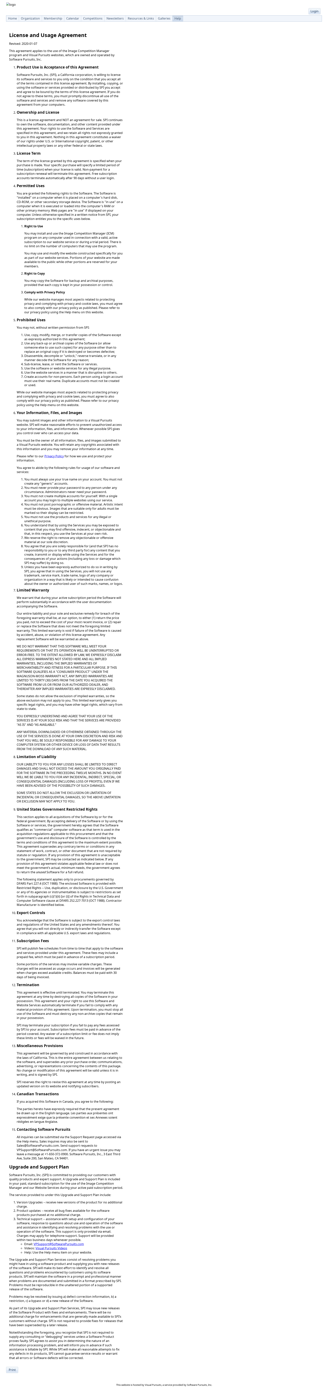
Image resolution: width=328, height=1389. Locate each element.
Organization (30, 18)
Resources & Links (141, 18)
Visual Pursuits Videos (51, 1248)
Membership (53, 18)
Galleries (164, 18)
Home (12, 18)
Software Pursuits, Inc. (199, 1385)
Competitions (92, 18)
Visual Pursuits (153, 1385)
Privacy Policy (54, 456)
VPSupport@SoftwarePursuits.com (59, 1244)
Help (177, 18)
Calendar (72, 18)
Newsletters (115, 18)
